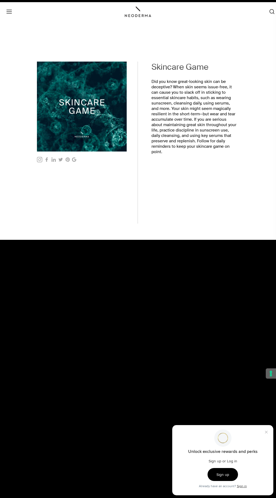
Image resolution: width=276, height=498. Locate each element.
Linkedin (148, 439)
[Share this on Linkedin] (53, 159)
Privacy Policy (152, 363)
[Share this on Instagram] (39, 159)
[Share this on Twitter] (60, 159)
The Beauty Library (28, 427)
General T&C (151, 345)
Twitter (146, 445)
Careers (19, 445)
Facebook (149, 427)
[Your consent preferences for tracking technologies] (271, 373)
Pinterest (148, 451)
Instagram (149, 433)
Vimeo (146, 457)
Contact (19, 433)
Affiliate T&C (151, 351)
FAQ (16, 439)
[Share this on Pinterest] (67, 159)
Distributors (22, 457)
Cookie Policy (152, 357)
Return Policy (152, 369)
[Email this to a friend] (74, 159)
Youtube (147, 462)
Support (20, 462)
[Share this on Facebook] (46, 159)
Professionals (24, 451)
